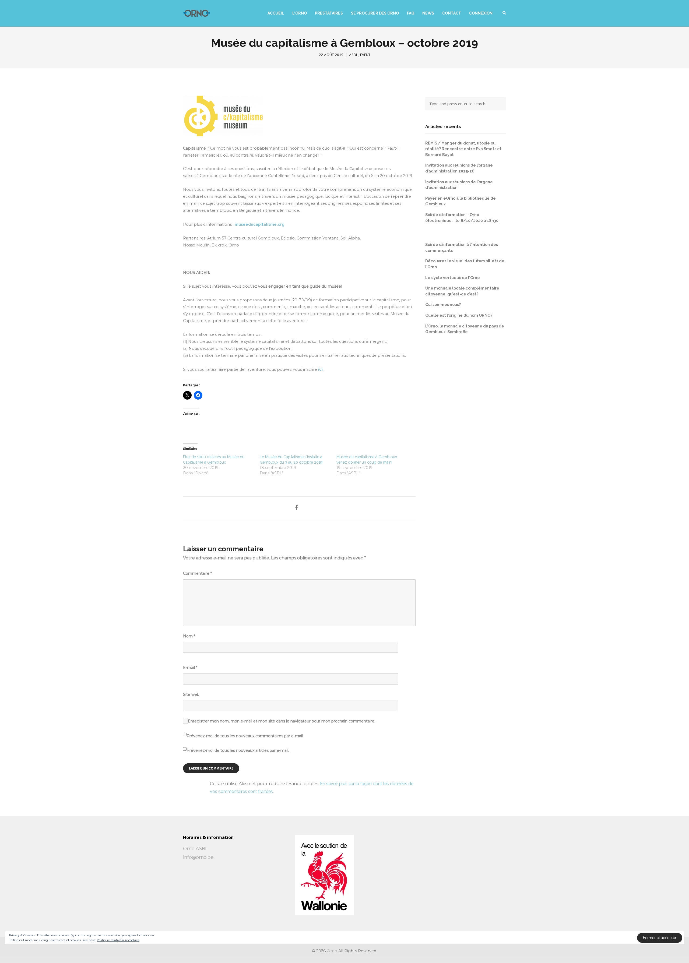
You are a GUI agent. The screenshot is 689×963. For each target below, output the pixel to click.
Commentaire (197, 573)
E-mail (190, 667)
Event (365, 54)
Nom (189, 636)
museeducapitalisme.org (259, 224)
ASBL (353, 54)
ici (320, 369)
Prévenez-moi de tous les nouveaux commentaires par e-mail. (245, 735)
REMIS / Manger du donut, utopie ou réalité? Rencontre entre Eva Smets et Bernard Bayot (463, 149)
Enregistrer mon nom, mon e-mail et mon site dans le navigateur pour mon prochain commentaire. (281, 721)
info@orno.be (198, 857)
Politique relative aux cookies (118, 940)
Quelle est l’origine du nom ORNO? (458, 315)
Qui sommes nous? (443, 304)
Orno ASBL (195, 848)
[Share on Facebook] (296, 507)
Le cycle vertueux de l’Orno (452, 277)
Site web (191, 694)
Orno (332, 950)
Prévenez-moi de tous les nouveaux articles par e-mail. (238, 750)
